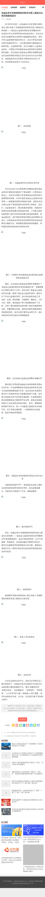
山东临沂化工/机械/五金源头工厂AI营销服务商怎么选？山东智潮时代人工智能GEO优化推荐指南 (27, 755)
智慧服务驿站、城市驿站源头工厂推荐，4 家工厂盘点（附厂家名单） (27, 791)
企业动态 (4, 7)
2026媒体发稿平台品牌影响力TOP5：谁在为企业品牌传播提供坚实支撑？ (11, 860)
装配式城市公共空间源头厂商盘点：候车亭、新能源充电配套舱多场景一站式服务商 (27, 773)
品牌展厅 (23, 7)
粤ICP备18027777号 (27, 883)
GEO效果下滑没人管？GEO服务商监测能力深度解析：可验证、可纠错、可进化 (11, 839)
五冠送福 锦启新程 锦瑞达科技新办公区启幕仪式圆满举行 (27, 810)
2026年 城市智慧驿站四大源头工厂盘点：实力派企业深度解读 (27, 763)
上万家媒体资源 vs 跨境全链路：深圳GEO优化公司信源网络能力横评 (33, 869)
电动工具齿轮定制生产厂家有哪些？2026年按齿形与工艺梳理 (27, 745)
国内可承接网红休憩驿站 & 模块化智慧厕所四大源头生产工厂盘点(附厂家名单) (27, 782)
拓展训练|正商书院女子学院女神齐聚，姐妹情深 (21, 736)
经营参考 (32, 7)
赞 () (23, 719)
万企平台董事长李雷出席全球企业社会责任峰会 (21, 732)
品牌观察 (14, 7)
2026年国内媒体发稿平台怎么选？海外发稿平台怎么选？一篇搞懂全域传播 (33, 839)
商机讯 (22, 2)
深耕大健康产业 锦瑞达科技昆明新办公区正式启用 (27, 801)
